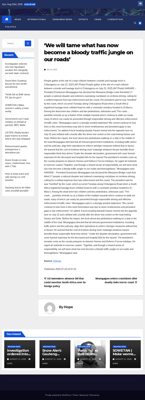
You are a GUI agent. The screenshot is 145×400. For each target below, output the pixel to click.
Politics (10, 27)
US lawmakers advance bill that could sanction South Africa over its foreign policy (65, 282)
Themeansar (94, 395)
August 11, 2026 (18, 359)
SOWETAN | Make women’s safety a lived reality (16, 108)
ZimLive (57, 261)
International (36, 19)
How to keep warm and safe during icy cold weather (17, 177)
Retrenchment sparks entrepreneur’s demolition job (16, 149)
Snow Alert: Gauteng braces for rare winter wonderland (16, 84)
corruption (115, 19)
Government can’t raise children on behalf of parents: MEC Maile (17, 122)
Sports (83, 19)
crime (97, 19)
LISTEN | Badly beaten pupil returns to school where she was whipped (17, 135)
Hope (68, 307)
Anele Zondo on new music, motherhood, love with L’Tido (17, 163)
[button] (135, 23)
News (17, 19)
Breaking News (14, 346)
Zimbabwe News (62, 19)
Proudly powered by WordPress (58, 395)
